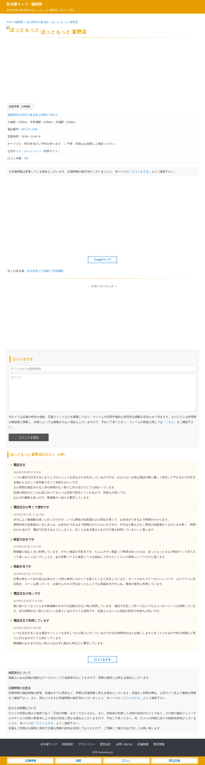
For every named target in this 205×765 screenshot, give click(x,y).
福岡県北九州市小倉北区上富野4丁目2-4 (32, 114)
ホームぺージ (32, 151)
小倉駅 (45, 270)
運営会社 (105, 744)
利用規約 (67, 744)
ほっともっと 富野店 (65, 22)
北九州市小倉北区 (37, 22)
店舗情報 (30, 760)
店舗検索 (143, 744)
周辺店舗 (174, 760)
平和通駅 (57, 270)
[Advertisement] (102, 70)
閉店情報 (159, 744)
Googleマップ (102, 259)
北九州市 (32, 270)
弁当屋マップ (17, 4)
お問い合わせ (124, 744)
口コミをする (140, 171)
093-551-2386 (29, 129)
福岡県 (36, 4)
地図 (78, 760)
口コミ (126, 760)
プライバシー (86, 744)
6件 (26, 158)
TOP (9, 22)
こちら (170, 422)
